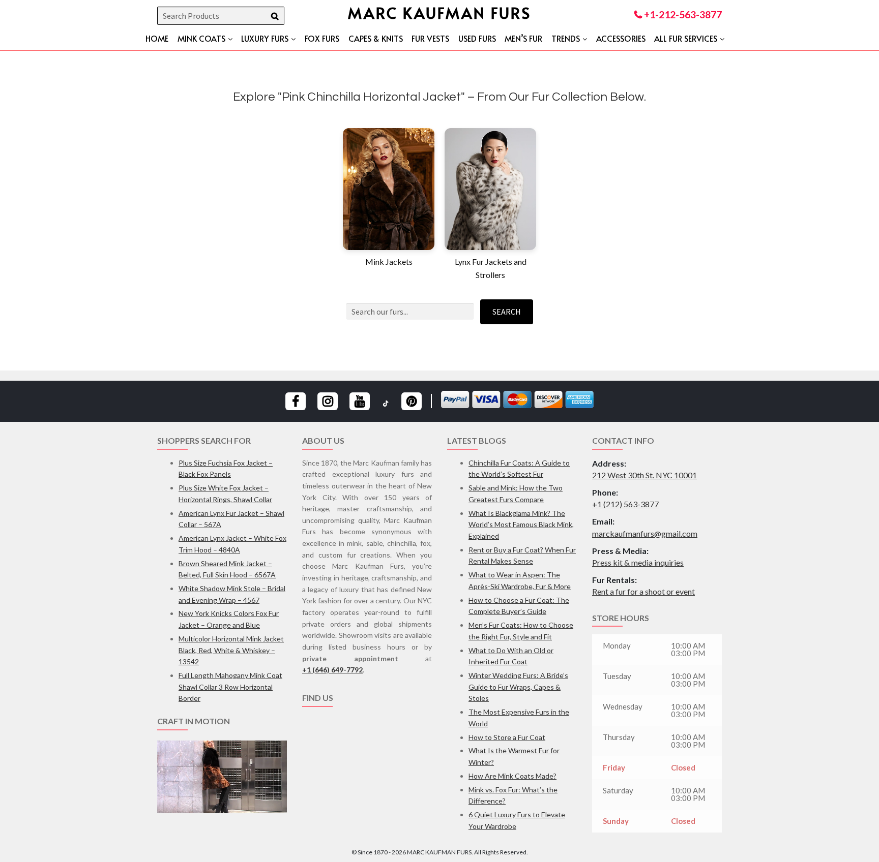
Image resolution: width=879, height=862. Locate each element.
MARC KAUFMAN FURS (439, 12)
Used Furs (477, 38)
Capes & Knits (375, 38)
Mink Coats (201, 38)
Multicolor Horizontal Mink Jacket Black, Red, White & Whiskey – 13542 (231, 650)
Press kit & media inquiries (638, 562)
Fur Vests (430, 38)
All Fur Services (685, 38)
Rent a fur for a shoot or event (643, 591)
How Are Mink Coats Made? (512, 776)
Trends (565, 38)
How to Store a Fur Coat (506, 737)
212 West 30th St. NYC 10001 (644, 475)
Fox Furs (322, 38)
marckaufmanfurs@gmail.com (644, 533)
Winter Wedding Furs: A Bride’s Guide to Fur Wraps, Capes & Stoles (518, 686)
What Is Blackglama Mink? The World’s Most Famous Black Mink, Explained (521, 524)
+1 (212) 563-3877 (625, 504)
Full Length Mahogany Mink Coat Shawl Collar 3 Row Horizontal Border (230, 686)
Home (156, 38)
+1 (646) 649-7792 (332, 669)
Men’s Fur (523, 38)
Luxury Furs (264, 38)
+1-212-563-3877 (682, 14)
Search (506, 311)
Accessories (621, 38)
